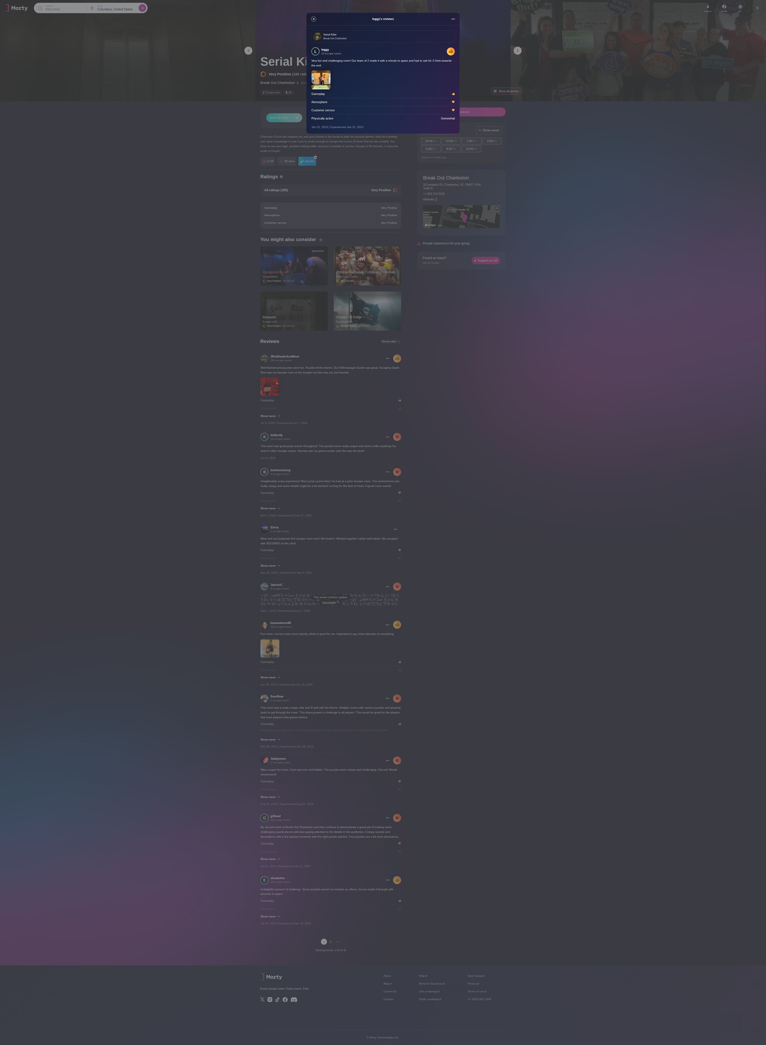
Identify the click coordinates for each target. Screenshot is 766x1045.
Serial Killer (330, 34)
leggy (325, 49)
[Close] (313, 19)
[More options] (453, 19)
